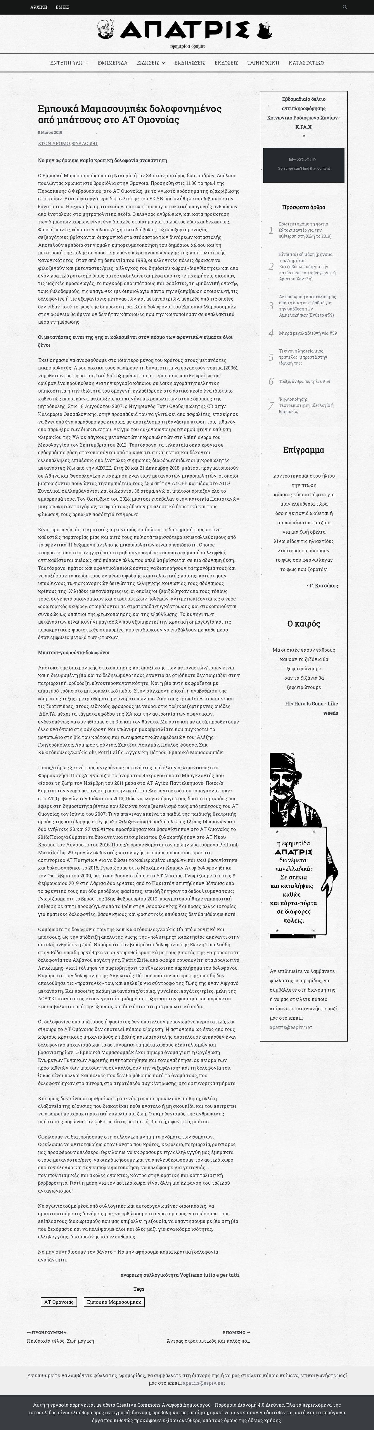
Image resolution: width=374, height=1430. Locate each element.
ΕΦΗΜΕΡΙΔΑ (113, 63)
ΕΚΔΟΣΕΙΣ (226, 63)
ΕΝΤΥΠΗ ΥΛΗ (66, 63)
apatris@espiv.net (291, 1027)
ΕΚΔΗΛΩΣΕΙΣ (189, 63)
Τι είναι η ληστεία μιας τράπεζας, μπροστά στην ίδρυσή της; (303, 357)
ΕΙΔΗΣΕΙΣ (148, 63)
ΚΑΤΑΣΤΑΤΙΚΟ (306, 63)
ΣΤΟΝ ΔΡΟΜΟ (54, 143)
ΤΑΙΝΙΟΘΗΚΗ (263, 63)
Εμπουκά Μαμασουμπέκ (114, 1302)
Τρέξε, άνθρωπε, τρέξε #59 (304, 381)
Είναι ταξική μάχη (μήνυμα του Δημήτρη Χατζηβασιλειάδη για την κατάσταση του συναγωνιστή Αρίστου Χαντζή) (307, 266)
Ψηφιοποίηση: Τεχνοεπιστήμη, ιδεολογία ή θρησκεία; (306, 405)
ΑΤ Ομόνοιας (59, 1302)
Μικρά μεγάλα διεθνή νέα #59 (308, 333)
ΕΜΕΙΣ (63, 7)
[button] (345, 7)
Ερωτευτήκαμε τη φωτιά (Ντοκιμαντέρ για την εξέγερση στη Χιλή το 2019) (305, 230)
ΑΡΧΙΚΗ (39, 7)
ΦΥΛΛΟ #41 (85, 143)
